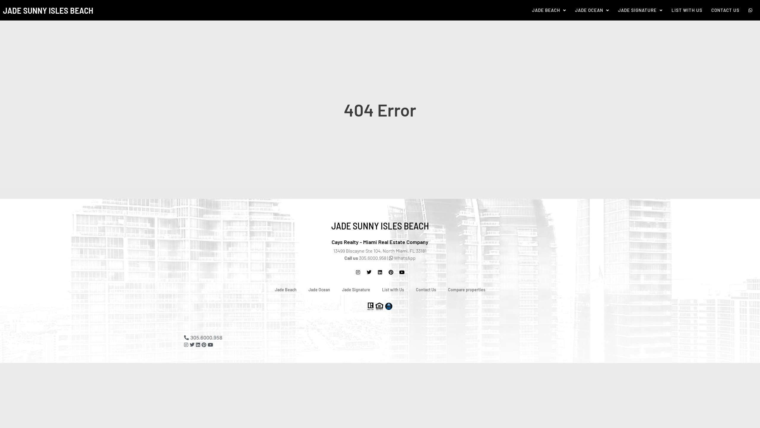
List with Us (393, 289)
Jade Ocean (589, 10)
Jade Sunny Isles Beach (48, 10)
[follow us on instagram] (358, 272)
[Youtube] (210, 345)
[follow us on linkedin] (198, 345)
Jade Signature (637, 10)
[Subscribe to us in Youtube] (402, 272)
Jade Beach (546, 10)
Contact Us (725, 10)
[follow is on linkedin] (380, 272)
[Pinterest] (391, 272)
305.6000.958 (205, 338)
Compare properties (466, 289)
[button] (549, 10)
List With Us (687, 10)
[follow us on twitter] (369, 272)
